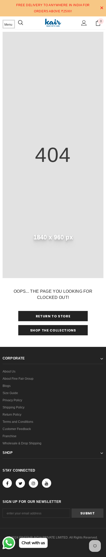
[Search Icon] (20, 22)
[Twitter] (20, 483)
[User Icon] (84, 23)
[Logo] (53, 22)
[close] (101, 8)
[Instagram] (33, 483)
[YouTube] (46, 483)
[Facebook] (7, 483)
